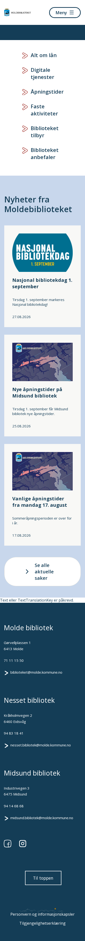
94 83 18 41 (14, 733)
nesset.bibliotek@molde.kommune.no (40, 745)
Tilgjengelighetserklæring (42, 923)
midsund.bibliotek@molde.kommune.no (41, 817)
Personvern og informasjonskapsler (42, 914)
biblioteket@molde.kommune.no (36, 672)
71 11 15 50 (14, 660)
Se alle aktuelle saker (44, 571)
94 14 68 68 (14, 806)
